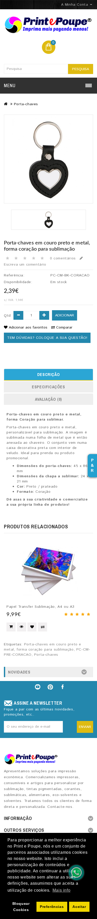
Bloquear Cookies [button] (21, 906)
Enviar (85, 726)
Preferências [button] (52, 907)
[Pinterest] (50, 687)
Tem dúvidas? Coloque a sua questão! (47, 337)
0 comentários (63, 258)
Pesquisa (80, 69)
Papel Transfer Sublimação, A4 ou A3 (40, 606)
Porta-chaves (26, 104)
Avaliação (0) (48, 399)
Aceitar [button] (79, 907)
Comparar (64, 327)
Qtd (7, 315)
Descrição (48, 374)
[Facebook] (63, 687)
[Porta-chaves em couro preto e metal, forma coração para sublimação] (48, 158)
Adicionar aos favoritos (28, 327)
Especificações (48, 387)
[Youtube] (37, 687)
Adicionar (64, 315)
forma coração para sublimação (45, 649)
